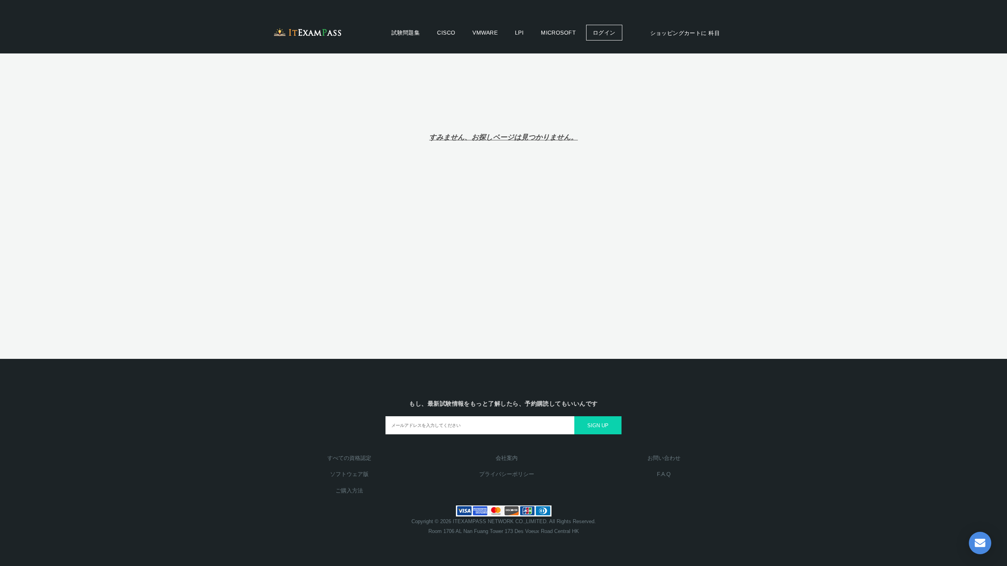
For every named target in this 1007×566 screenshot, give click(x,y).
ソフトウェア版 (349, 474)
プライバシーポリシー (506, 474)
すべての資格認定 (349, 458)
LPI (519, 32)
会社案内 (507, 458)
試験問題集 (405, 32)
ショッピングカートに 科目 (684, 33)
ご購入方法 (349, 490)
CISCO (446, 32)
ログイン (604, 32)
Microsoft (558, 32)
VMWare (485, 32)
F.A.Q (664, 474)
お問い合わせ (664, 458)
